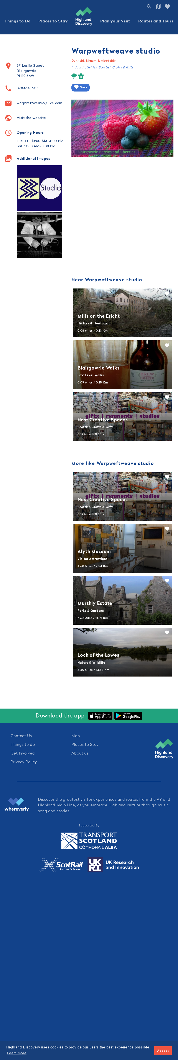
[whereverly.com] (21, 805)
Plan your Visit (115, 21)
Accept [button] (163, 1050)
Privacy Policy (24, 762)
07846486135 (28, 88)
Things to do (23, 744)
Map (75, 735)
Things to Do (18, 21)
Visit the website (31, 118)
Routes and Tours (155, 21)
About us (80, 753)
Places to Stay (53, 21)
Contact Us (21, 735)
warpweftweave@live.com (39, 103)
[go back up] (164, 749)
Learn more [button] (16, 1053)
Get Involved (23, 753)
